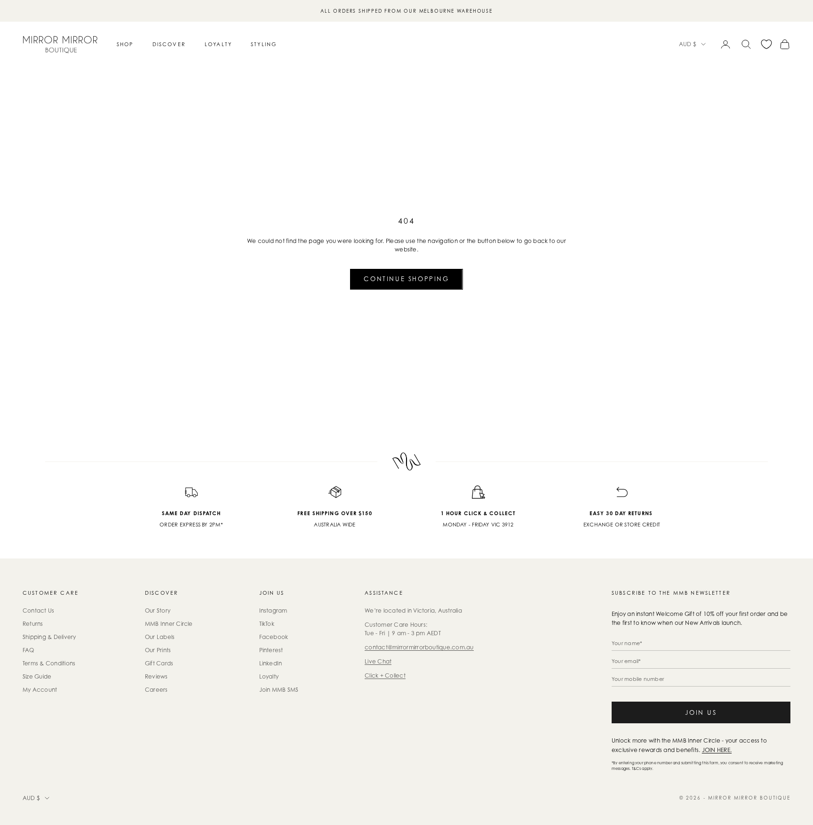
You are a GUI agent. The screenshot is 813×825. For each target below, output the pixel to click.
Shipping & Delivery (49, 636)
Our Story (157, 610)
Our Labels (160, 636)
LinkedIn (270, 663)
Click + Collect (385, 675)
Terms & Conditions (49, 663)
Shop (125, 44)
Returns (33, 623)
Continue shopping (406, 279)
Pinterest (271, 650)
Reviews (156, 676)
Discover (169, 44)
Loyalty (218, 44)
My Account (40, 689)
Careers (156, 689)
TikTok (266, 623)
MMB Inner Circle (169, 623)
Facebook (273, 636)
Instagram (273, 610)
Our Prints (158, 650)
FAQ (28, 650)
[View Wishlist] (766, 44)
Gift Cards (159, 663)
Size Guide (37, 676)
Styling (264, 44)
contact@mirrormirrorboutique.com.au (419, 647)
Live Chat (378, 661)
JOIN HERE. (717, 749)
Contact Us (38, 610)
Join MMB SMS (279, 689)
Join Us (701, 712)
